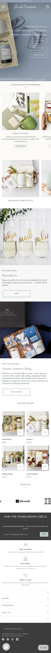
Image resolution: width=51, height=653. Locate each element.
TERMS (25, 634)
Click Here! (27, 79)
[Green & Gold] (13, 423)
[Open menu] (5, 7)
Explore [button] (5, 598)
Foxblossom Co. (10, 634)
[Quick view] (20, 432)
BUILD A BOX (39, 41)
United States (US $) (12, 629)
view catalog (16, 392)
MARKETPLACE (38, 55)
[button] (25, 592)
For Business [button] (7, 605)
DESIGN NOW (21, 146)
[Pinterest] (8, 639)
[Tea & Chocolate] (37, 458)
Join (44, 534)
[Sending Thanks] (13, 458)
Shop (16, 293)
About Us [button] (6, 612)
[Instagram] (12, 639)
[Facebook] (3, 639)
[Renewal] (37, 423)
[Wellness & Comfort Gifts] (20, 178)
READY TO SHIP (38, 48)
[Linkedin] (17, 639)
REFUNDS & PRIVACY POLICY (13, 636)
